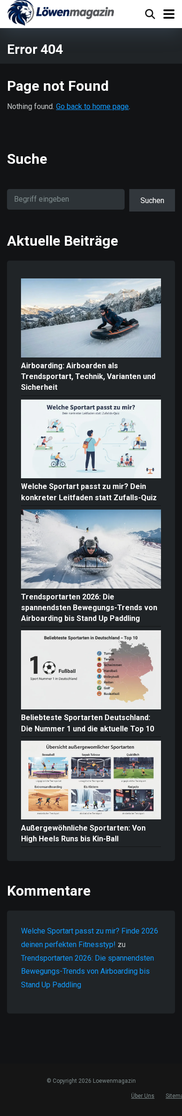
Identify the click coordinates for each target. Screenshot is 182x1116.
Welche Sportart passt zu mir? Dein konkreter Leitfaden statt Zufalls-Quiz (89, 492)
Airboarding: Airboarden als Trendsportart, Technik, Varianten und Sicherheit (88, 376)
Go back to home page (92, 106)
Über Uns (142, 1096)
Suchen (152, 200)
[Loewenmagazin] (60, 14)
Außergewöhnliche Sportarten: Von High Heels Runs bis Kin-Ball (83, 833)
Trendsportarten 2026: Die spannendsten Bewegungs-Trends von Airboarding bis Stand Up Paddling (89, 607)
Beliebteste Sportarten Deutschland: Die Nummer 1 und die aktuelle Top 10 (87, 723)
